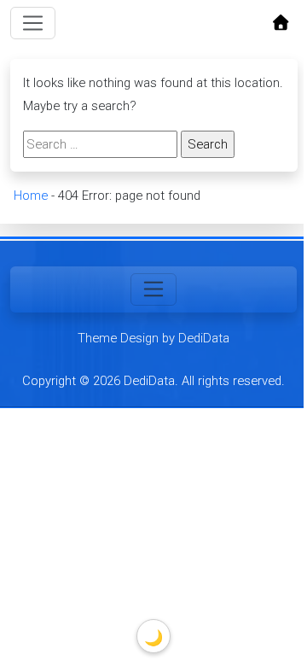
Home (30, 195)
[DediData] (280, 23)
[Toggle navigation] (33, 23)
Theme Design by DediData (153, 338)
